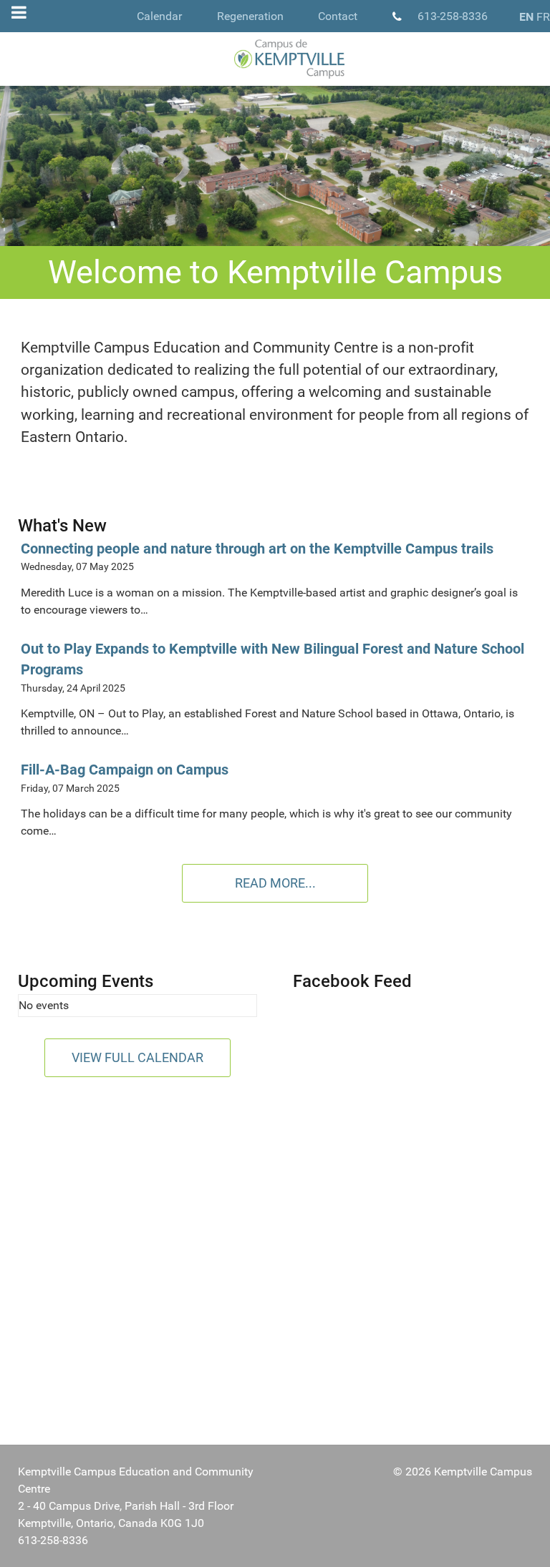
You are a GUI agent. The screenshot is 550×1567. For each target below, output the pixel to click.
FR (543, 17)
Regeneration (250, 16)
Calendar (159, 16)
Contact (337, 16)
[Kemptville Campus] (275, 59)
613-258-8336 (453, 16)
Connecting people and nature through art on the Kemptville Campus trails (257, 549)
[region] (275, 166)
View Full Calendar (137, 1057)
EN (526, 17)
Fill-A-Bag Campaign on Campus (124, 770)
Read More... (275, 882)
